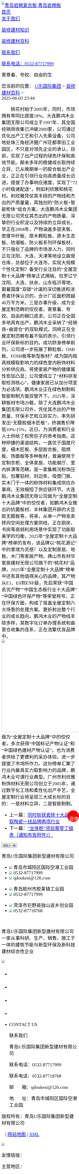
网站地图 (16, 1134)
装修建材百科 (25, 1000)
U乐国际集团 (48, 86)
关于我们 (20, 974)
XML (34, 1134)
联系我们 (20, 1013)
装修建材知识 (25, 987)
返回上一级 (9, 845)
